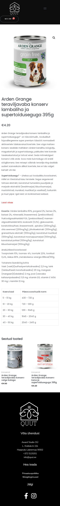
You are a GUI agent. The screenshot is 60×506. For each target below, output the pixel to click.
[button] (45, 8)
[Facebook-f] (26, 496)
